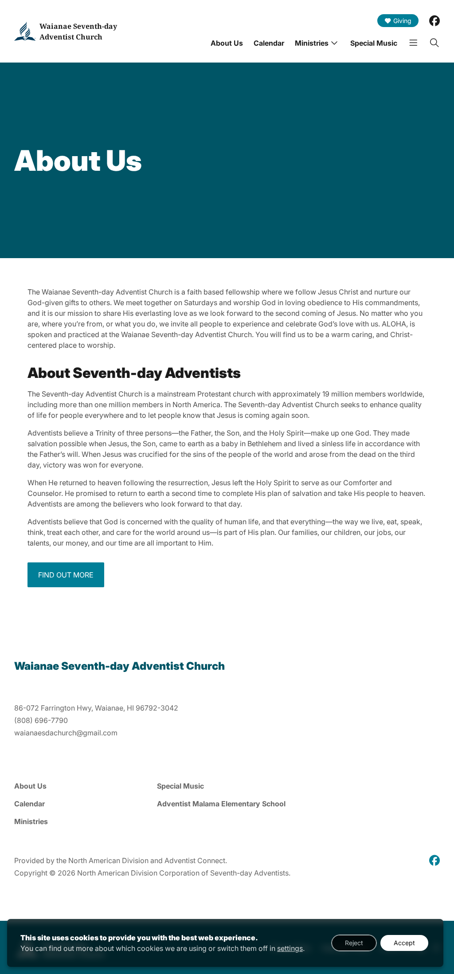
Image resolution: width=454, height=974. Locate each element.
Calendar (269, 43)
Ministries (312, 43)
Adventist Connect (194, 860)
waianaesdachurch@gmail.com (65, 732)
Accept (404, 943)
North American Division (108, 860)
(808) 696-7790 (41, 720)
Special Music (373, 43)
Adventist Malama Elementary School (221, 803)
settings (290, 948)
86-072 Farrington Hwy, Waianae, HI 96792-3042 (96, 707)
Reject (354, 943)
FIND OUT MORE (66, 574)
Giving (402, 20)
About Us (227, 43)
